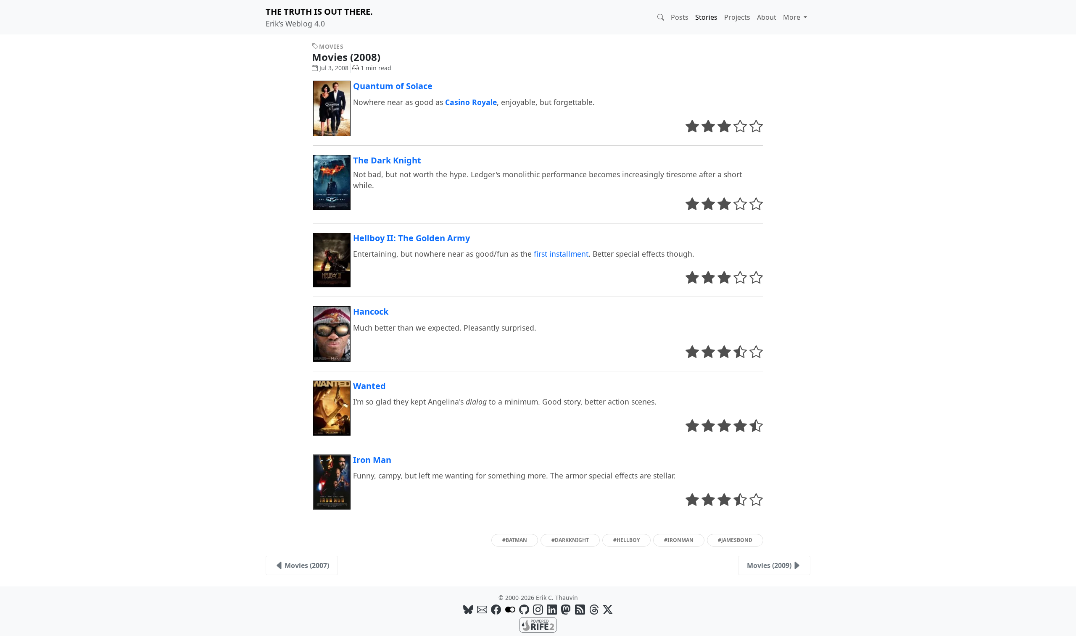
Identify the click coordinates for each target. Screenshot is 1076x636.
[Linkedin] (552, 609)
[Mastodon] (566, 609)
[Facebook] (496, 609)
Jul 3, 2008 (333, 68)
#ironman (679, 540)
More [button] (792, 17)
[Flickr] (510, 609)
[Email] (482, 609)
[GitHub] (524, 609)
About (766, 17)
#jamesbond (735, 540)
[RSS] (580, 609)
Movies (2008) (347, 57)
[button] (660, 17)
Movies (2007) (307, 565)
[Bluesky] (468, 609)
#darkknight (570, 540)
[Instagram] (538, 609)
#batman (514, 540)
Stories (706, 17)
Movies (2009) (769, 565)
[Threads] (594, 609)
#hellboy (626, 540)
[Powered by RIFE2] (538, 624)
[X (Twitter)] (608, 609)
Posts (679, 17)
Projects (737, 17)
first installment (561, 254)
